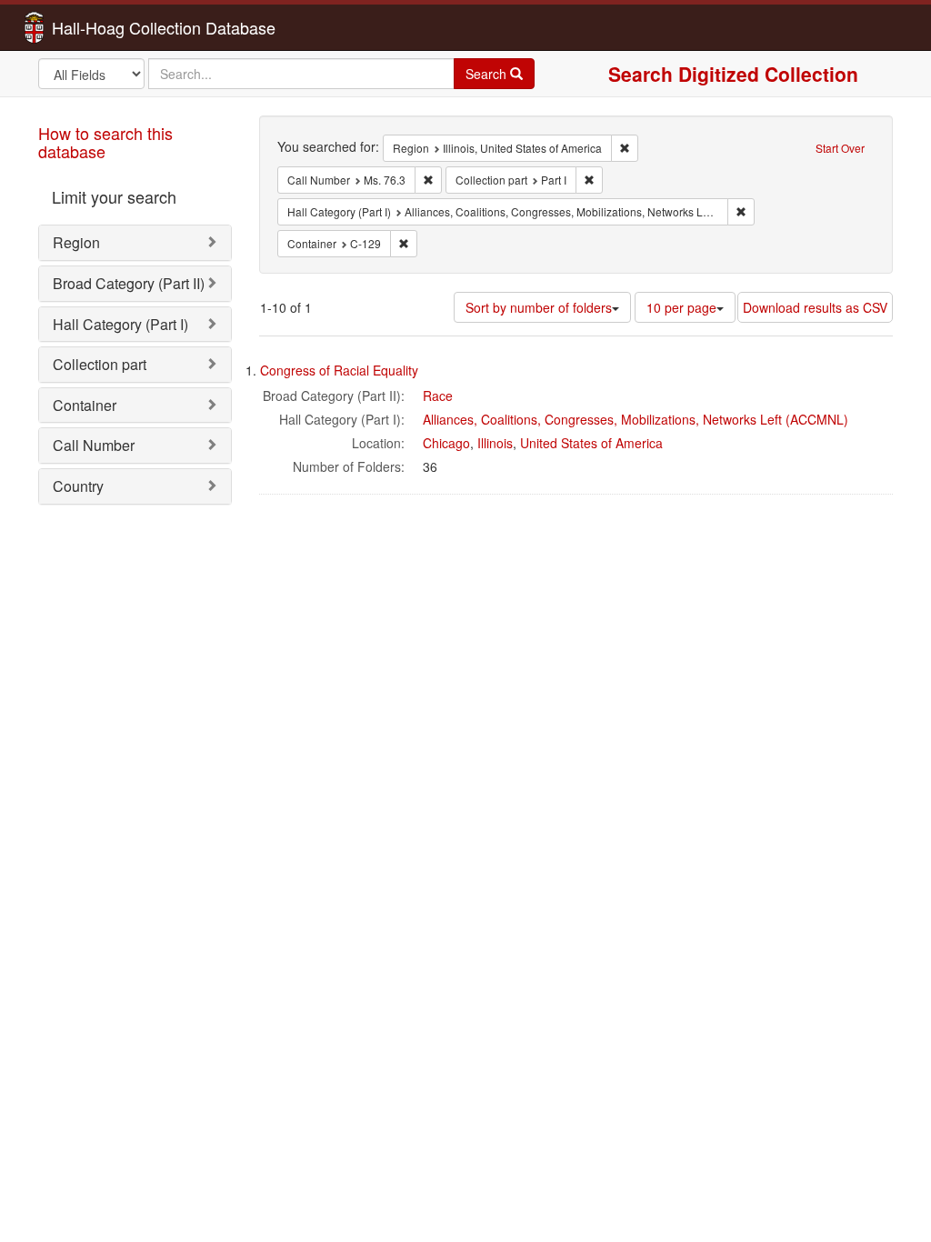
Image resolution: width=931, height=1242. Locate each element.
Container (84, 405)
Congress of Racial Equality (339, 370)
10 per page (681, 307)
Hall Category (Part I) (120, 324)
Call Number (94, 445)
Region (76, 242)
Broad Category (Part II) (129, 283)
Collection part (99, 364)
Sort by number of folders (539, 307)
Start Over (840, 147)
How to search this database (105, 142)
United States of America (591, 443)
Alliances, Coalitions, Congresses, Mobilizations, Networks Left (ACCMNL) (635, 419)
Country (78, 486)
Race (438, 395)
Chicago (446, 443)
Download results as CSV (815, 307)
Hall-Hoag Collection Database (106, 27)
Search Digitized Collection (733, 73)
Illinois (495, 443)
